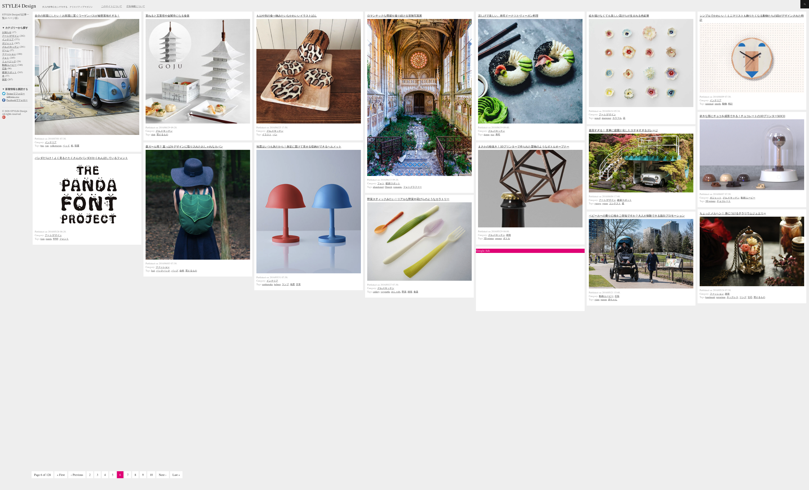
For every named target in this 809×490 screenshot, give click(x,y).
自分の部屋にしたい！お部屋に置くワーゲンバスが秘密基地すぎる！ (77, 15)
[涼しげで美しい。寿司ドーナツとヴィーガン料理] (530, 122)
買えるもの (162, 134)
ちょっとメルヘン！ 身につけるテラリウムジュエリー (733, 213)
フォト (380, 183)
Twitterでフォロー (16, 93)
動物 (724, 103)
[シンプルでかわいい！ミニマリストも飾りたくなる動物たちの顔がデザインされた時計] (752, 92)
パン (275, 134)
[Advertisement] (530, 281)
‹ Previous (77, 475)
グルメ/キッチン (164, 130)
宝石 (750, 297)
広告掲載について (135, 6)
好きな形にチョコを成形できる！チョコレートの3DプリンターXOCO (742, 116)
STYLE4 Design (19, 5)
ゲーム (5, 50)
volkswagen (56, 145)
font (42, 238)
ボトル (506, 238)
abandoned (378, 186)
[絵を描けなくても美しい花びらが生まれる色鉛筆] (641, 106)
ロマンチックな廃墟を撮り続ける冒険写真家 (394, 15)
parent (604, 299)
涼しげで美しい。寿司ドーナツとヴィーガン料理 (508, 15)
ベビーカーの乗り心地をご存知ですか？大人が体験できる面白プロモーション (637, 215)
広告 (617, 296)
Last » (176, 475)
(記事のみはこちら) (13, 97)
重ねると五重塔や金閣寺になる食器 (167, 15)
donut (486, 134)
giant (597, 299)
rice (492, 134)
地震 (292, 284)
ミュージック (9, 61)
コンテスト (615, 203)
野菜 (404, 291)
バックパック (163, 270)
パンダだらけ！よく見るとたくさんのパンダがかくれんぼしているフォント (81, 158)
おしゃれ (395, 291)
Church (388, 186)
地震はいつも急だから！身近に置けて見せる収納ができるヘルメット (298, 146)
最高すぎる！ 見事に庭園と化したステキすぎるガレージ (623, 130)
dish (153, 134)
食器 (416, 291)
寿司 (498, 134)
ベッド (66, 145)
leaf (153, 270)
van (47, 145)
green (605, 203)
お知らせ (6, 32)
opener (498, 238)
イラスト (266, 134)
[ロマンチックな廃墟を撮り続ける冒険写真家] (419, 175)
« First (61, 475)
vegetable (385, 291)
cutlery (376, 291)
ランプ (285, 284)
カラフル (617, 117)
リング (742, 297)
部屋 (77, 145)
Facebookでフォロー (17, 100)
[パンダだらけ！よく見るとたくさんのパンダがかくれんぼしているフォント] (87, 227)
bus (42, 145)
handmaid (710, 297)
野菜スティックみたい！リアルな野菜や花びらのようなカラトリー (408, 199)
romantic (397, 186)
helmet (277, 284)
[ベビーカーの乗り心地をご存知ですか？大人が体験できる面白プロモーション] (641, 287)
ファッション (163, 266)
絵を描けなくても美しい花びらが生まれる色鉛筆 (619, 15)
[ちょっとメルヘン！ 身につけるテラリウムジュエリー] (752, 285)
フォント (64, 238)
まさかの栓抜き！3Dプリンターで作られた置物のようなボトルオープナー (523, 146)
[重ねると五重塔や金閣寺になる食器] (198, 122)
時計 (730, 103)
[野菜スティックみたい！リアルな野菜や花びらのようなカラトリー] (419, 280)
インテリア (50, 142)
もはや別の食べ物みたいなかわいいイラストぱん (286, 15)
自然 (181, 270)
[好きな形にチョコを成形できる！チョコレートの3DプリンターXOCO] (752, 189)
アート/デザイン (607, 114)
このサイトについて (111, 6)
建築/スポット (393, 183)
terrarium (720, 297)
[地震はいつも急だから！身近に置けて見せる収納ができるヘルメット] (308, 272)
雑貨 (508, 234)
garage (598, 203)
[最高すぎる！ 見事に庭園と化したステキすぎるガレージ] (641, 191)
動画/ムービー (748, 197)
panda (49, 238)
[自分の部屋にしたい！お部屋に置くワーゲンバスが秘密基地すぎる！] (87, 134)
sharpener (606, 117)
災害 (298, 284)
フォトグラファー (412, 186)
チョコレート (724, 201)
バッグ (174, 270)
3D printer (710, 201)
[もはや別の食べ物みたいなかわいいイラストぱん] (308, 122)
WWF (55, 238)
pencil (597, 117)
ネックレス (732, 297)
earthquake (267, 284)
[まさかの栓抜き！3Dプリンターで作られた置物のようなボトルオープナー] (530, 226)
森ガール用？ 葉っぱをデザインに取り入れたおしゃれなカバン (184, 146)
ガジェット (715, 197)
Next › (162, 475)
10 (151, 475)
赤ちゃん (612, 299)
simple (718, 103)
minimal (709, 103)
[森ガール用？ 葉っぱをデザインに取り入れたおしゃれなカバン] (198, 258)
